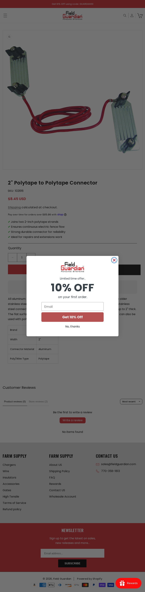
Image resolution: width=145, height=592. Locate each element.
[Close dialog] (114, 260)
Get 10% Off (72, 317)
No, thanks (72, 326)
